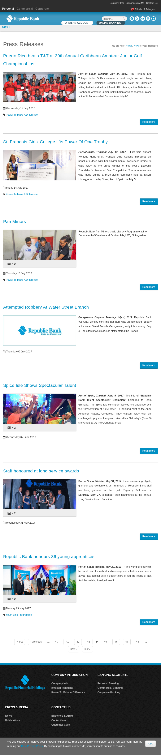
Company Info (117, 3)
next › (73, 649)
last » (87, 649)
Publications (12, 720)
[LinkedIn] (153, 18)
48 (137, 641)
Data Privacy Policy (32, 746)
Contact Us (152, 3)
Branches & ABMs (135, 3)
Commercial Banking (110, 687)
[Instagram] (148, 18)
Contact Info (58, 720)
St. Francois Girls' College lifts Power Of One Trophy (55, 141)
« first (20, 641)
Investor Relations (62, 687)
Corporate (42, 8)
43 (88, 641)
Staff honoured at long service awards (41, 470)
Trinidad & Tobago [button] (144, 9)
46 (116, 641)
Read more (148, 121)
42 (78, 641)
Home (129, 45)
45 (105, 641)
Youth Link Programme (19, 614)
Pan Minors (14, 221)
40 (56, 641)
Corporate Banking (108, 692)
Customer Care (60, 724)
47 (126, 641)
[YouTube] (142, 18)
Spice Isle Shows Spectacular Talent (39, 385)
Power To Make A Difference (22, 114)
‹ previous (36, 641)
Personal (8, 8)
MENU (6, 27)
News (137, 45)
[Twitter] (137, 18)
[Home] (22, 18)
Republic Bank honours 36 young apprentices (49, 556)
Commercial (25, 8)
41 (67, 641)
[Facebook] (132, 18)
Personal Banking (108, 683)
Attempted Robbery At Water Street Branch (46, 307)
